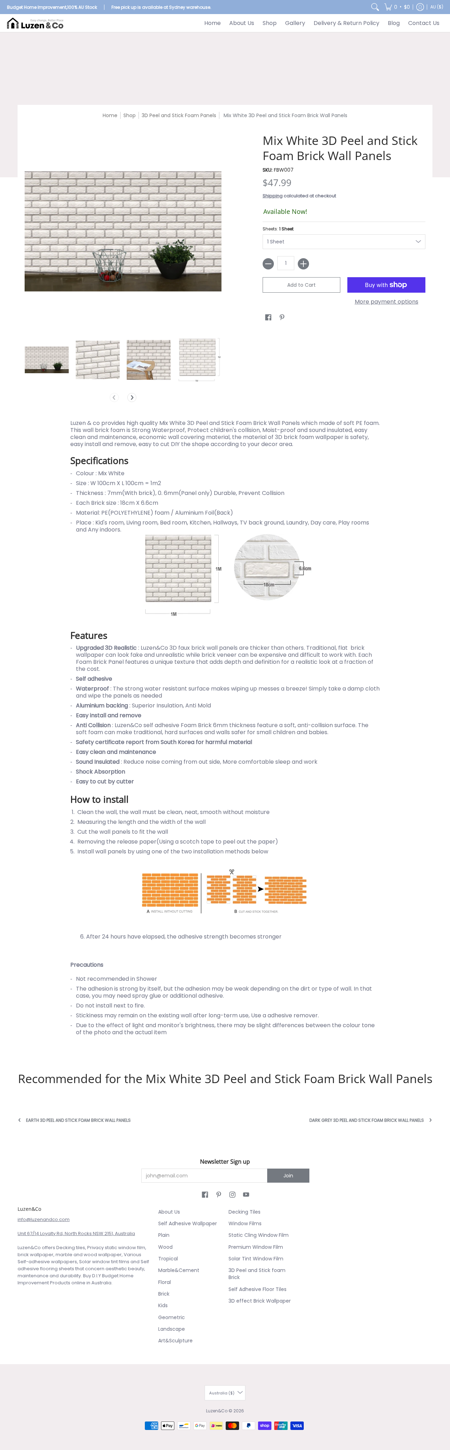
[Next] (132, 397)
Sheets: (278, 229)
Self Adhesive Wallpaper (187, 1223)
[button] (397, 7)
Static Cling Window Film (259, 1235)
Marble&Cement (178, 1270)
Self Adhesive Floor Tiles (258, 1289)
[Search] (375, 7)
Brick (163, 1293)
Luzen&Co (216, 1411)
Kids (163, 1305)
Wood (165, 1247)
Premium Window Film (256, 1247)
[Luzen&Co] (35, 23)
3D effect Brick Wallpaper (260, 1300)
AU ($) (436, 7)
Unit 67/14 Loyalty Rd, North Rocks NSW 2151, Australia (76, 1233)
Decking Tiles (245, 1211)
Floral (164, 1282)
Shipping (273, 196)
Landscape (171, 1329)
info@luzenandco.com (44, 1219)
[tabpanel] (225, 733)
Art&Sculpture (175, 1340)
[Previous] (114, 397)
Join (288, 1175)
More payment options (386, 301)
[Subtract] (268, 263)
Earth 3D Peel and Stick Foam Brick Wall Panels (78, 1120)
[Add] (303, 263)
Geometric (171, 1317)
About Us (169, 1211)
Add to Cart (301, 284)
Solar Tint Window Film (256, 1258)
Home (110, 115)
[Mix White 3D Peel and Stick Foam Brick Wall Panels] (47, 360)
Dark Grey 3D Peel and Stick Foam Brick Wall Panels (366, 1120)
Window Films (245, 1223)
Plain (163, 1235)
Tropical (168, 1258)
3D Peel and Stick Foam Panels (179, 115)
